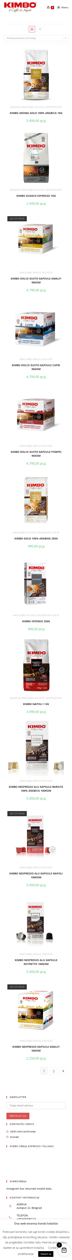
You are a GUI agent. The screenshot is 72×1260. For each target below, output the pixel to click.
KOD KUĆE (39, 107)
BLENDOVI (15, 107)
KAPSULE (37, 272)
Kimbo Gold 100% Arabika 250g (36, 538)
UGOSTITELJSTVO (54, 107)
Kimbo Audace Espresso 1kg (36, 195)
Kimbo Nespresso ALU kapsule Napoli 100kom (36, 875)
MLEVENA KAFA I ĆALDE (48, 532)
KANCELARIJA (27, 107)
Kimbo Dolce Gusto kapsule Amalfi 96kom (36, 280)
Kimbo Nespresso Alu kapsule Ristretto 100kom (36, 962)
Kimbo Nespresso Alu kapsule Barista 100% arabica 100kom (36, 788)
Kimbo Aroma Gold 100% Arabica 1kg (36, 113)
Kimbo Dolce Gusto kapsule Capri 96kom (36, 367)
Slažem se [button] (45, 1254)
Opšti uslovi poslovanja (23, 1131)
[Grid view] (32, 29)
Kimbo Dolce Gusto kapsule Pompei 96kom (36, 453)
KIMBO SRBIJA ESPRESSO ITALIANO (32, 1146)
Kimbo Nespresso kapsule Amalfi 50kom (36, 1048)
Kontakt (14, 1137)
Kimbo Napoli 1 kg (36, 704)
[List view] (40, 29)
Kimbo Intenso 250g (36, 621)
